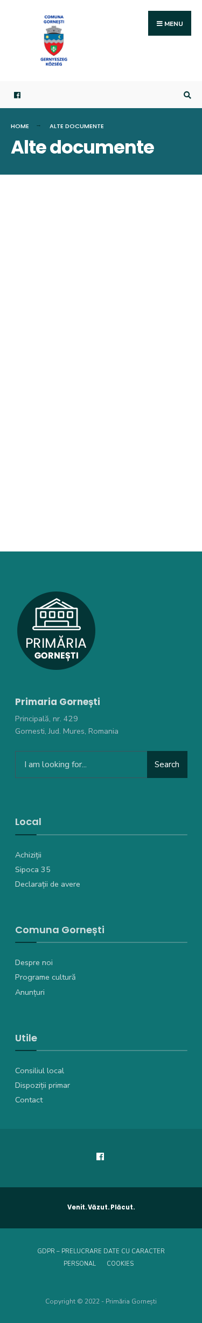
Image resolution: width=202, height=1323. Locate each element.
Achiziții (28, 854)
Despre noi (34, 962)
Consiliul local (39, 1070)
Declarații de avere (47, 884)
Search (167, 764)
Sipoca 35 (33, 869)
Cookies (120, 1264)
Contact (29, 1099)
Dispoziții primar (42, 1085)
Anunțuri (30, 992)
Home (20, 126)
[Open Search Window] (186, 94)
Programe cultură (45, 977)
